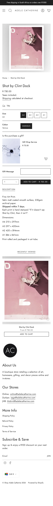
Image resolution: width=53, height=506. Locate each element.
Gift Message (8, 171)
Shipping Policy (8, 415)
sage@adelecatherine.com (23, 397)
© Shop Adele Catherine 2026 (14, 482)
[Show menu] (4, 10)
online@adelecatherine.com (23, 394)
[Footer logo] (10, 350)
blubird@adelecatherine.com (20, 401)
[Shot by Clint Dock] (26, 290)
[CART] (49, 10)
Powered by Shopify (35, 482)
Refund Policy (7, 421)
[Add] (46, 158)
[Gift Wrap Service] (11, 151)
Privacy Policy (7, 426)
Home (4, 78)
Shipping (6, 98)
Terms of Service (9, 431)
